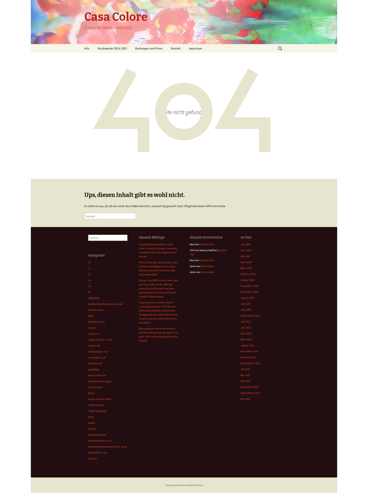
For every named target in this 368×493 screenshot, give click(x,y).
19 (89, 286)
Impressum (195, 48)
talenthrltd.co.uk (97, 452)
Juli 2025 (245, 303)
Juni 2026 (246, 250)
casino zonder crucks (100, 339)
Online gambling (97, 411)
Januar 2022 (247, 345)
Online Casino (96, 405)
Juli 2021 (245, 369)
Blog (90, 316)
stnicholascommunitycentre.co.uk (107, 446)
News (91, 393)
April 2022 (246, 333)
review (92, 428)
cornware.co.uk (97, 357)
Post (91, 417)
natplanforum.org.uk (99, 381)
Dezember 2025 (250, 286)
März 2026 (246, 268)
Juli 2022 (245, 321)
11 (89, 262)
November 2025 (250, 292)
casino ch (93, 333)
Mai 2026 (245, 256)
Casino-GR (94, 345)
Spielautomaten (97, 434)
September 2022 (250, 315)
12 (89, 268)
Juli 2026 (245, 244)
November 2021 (250, 351)
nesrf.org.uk (95, 387)
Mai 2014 (245, 399)
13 (89, 274)
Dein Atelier (207, 266)
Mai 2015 (245, 381)
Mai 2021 (245, 375)
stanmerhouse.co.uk (100, 440)
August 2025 (248, 298)
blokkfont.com (96, 321)
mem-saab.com (97, 375)
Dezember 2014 (250, 387)
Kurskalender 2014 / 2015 (112, 48)
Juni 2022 (246, 327)
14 (89, 280)
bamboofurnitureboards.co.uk (105, 304)
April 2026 (246, 262)
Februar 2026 (248, 274)
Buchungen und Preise (149, 48)
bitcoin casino (96, 310)
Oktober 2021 (248, 357)
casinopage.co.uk (98, 351)
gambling (93, 369)
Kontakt (176, 48)
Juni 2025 (246, 309)
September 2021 (250, 363)
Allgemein (93, 298)
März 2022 (246, 339)
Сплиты (92, 458)
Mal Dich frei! (206, 244)
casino (92, 327)
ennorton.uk (95, 363)
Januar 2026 (247, 280)
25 (89, 292)
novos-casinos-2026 (99, 399)
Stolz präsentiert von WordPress (184, 485)
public (91, 423)
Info (86, 48)
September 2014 (250, 393)
